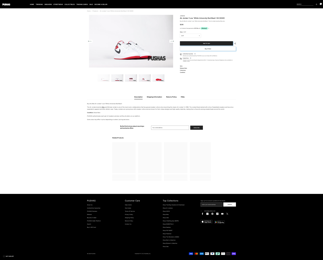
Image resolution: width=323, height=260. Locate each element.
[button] (90, 41)
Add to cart (206, 43)
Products (95, 11)
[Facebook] (202, 214)
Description (138, 97)
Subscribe (197, 127)
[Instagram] (207, 214)
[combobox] (304, 4)
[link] (124, 177)
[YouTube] (222, 214)
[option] (131, 41)
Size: (183, 32)
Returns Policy (171, 97)
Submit (230, 204)
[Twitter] (227, 214)
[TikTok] (217, 214)
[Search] (305, 4)
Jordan (182, 16)
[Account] (316, 4)
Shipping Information (154, 97)
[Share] (234, 43)
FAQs (183, 97)
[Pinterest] (212, 214)
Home (89, 11)
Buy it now (208, 48)
